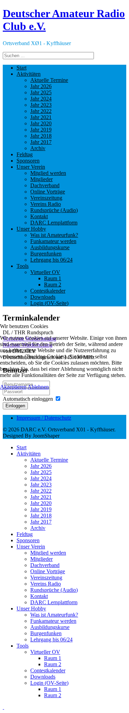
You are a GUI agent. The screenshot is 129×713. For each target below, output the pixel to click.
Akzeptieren (13, 387)
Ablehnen (38, 387)
